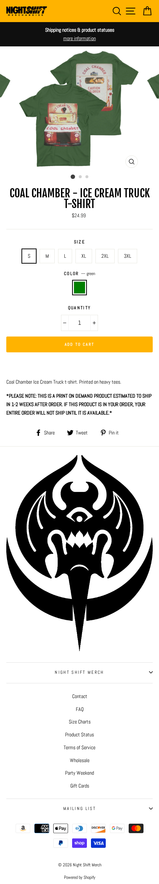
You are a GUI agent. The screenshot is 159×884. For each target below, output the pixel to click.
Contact (79, 696)
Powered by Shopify (79, 877)
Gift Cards (79, 785)
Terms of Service (79, 747)
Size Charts (80, 721)
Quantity (79, 307)
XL (83, 256)
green (79, 287)
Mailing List (79, 808)
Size (79, 241)
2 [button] (80, 177)
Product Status (79, 734)
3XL (127, 256)
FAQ (80, 709)
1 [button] (73, 177)
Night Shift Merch (79, 672)
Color (79, 273)
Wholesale (79, 760)
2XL (105, 256)
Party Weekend (79, 772)
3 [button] (87, 177)
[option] (79, 34)
